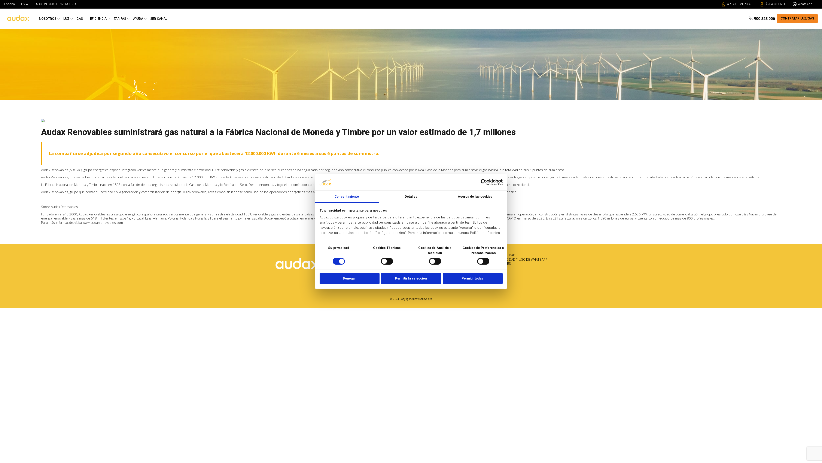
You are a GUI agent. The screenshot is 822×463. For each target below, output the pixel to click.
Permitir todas (472, 278)
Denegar (349, 278)
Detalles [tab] (411, 196)
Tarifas (120, 19)
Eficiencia (98, 19)
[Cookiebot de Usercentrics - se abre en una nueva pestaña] (484, 182)
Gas (79, 19)
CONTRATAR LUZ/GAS (797, 18)
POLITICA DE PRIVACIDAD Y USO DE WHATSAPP (513, 260)
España (9, 4)
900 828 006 (764, 18)
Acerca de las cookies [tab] (475, 196)
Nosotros (47, 19)
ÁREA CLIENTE (775, 4)
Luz (66, 19)
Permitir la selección (411, 278)
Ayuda (138, 19)
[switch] (387, 261)
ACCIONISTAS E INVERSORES (56, 4)
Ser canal (158, 19)
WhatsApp (805, 4)
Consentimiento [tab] (347, 196)
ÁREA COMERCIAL (739, 4)
